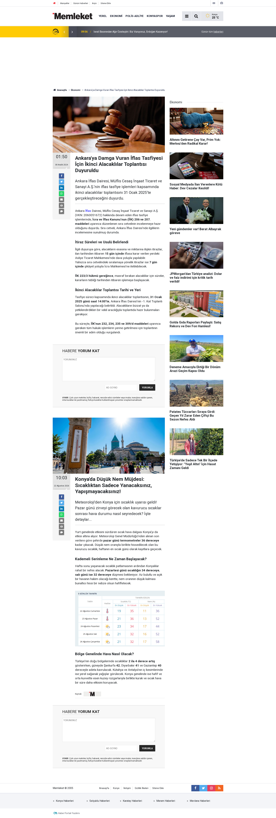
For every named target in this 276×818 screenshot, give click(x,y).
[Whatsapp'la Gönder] (61, 193)
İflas (88, 211)
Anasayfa (104, 788)
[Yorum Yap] (61, 211)
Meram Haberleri (165, 800)
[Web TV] (214, 3)
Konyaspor (155, 16)
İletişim (127, 788)
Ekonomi (116, 16)
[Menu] (187, 16)
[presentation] (64, 32)
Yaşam (170, 16)
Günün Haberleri (80, 3)
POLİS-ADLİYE (135, 16)
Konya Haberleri (65, 800)
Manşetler (64, 3)
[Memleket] (72, 15)
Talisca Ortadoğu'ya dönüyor (109, 31)
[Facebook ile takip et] (195, 788)
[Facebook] (61, 175)
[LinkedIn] (61, 187)
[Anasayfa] (54, 3)
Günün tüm (212, 31)
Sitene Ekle (106, 3)
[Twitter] (61, 181)
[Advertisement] (138, 61)
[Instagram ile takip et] (211, 788)
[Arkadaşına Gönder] (61, 199)
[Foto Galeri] (221, 3)
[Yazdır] (61, 205)
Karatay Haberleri (132, 800)
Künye (116, 788)
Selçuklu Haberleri (99, 800)
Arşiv (94, 3)
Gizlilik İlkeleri (141, 788)
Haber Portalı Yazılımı (69, 813)
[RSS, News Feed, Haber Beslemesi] (219, 788)
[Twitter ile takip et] (203, 788)
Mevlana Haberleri (200, 800)
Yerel (103, 16)
